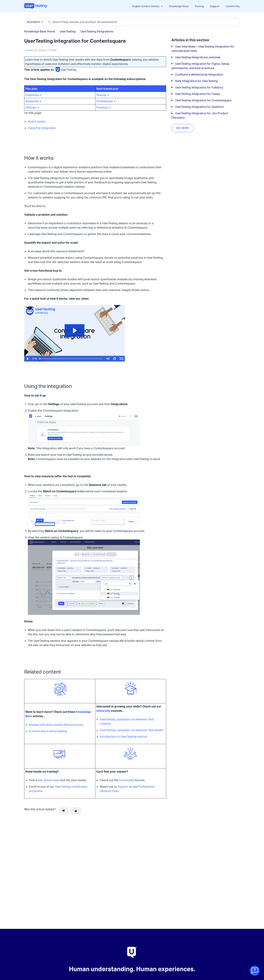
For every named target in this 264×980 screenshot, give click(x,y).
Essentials (32, 95)
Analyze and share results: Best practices (56, 724)
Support (214, 6)
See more (182, 127)
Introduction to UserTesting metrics (123, 736)
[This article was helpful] (76, 811)
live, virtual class (48, 780)
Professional (104, 101)
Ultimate (31, 107)
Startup (101, 95)
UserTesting (68, 31)
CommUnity (233, 6)
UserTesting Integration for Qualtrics (199, 107)
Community (126, 780)
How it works (36, 121)
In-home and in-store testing (48, 731)
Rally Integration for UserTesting (196, 81)
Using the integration (42, 128)
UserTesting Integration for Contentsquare (203, 100)
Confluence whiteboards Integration (199, 74)
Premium (102, 107)
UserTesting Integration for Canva (197, 94)
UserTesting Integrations (96, 31)
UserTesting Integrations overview (197, 57)
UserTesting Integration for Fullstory (199, 87)
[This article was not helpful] (63, 811)
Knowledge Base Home (39, 31)
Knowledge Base (179, 6)
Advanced (32, 101)
